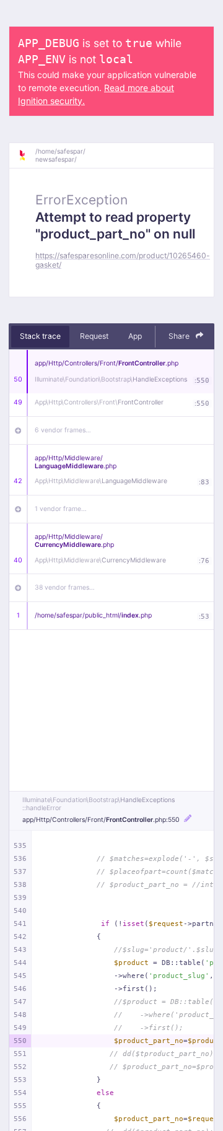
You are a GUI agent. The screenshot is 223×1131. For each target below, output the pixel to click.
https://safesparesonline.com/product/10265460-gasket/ (122, 260)
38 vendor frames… (65, 587)
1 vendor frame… (61, 509)
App (135, 336)
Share (179, 336)
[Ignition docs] (26, 155)
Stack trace (40, 336)
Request (94, 336)
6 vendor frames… (63, 430)
